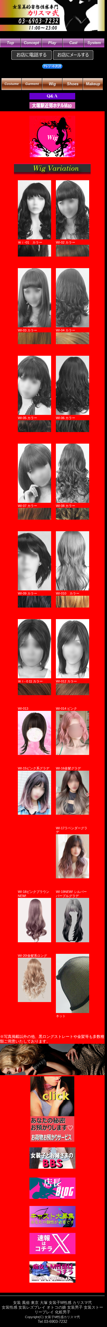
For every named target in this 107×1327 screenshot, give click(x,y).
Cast (73, 43)
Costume (11, 84)
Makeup (93, 84)
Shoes (72, 84)
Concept (31, 43)
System (94, 43)
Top (10, 43)
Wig (52, 84)
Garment (32, 84)
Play (52, 43)
